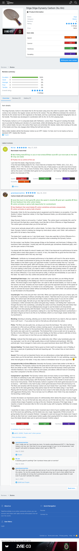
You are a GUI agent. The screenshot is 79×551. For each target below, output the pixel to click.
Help (70, 535)
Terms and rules (53, 535)
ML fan (13, 147)
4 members (15, 429)
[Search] (75, 2)
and (23, 482)
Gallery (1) (27, 98)
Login (3, 526)
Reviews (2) (16, 98)
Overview (6, 98)
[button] (3, 2)
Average (5, 82)
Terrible (4, 87)
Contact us (44, 514)
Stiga (75, 17)
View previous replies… (19, 437)
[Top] (74, 535)
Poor (3, 85)
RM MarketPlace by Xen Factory (16, 541)
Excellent (5, 77)
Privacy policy (63, 535)
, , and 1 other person (27, 433)
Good (4, 80)
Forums (42, 510)
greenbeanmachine (18, 193)
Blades (75, 19)
